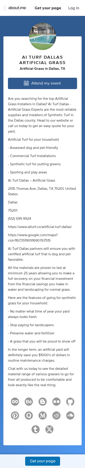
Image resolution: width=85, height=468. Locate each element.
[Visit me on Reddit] (56, 417)
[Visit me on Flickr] (56, 403)
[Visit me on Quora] (29, 417)
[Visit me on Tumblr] (36, 431)
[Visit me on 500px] (15, 403)
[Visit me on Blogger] (43, 403)
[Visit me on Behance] (29, 403)
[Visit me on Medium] (43, 417)
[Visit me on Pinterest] (15, 417)
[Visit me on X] (49, 431)
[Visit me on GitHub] (70, 403)
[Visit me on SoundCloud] (70, 417)
